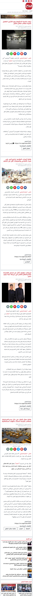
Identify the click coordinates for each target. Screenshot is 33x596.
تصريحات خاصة (25, 11)
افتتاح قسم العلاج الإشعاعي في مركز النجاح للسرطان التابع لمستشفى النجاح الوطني (15, 553)
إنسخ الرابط (9, 143)
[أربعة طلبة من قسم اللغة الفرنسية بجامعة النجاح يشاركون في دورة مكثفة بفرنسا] (24, 588)
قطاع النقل (26, 148)
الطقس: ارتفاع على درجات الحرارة (18, 569)
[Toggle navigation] (23, 1)
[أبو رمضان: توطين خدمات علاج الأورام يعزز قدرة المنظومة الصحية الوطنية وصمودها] (30, 543)
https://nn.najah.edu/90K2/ (22, 143)
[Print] (7, 53)
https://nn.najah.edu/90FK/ (22, 523)
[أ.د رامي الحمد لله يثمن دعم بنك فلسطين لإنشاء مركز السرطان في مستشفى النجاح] (8, 588)
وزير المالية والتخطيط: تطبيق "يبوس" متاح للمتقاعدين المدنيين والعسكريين (16, 558)
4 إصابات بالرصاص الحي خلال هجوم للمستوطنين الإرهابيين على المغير (15, 548)
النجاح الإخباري (29, 6)
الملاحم (27, 262)
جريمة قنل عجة (25, 408)
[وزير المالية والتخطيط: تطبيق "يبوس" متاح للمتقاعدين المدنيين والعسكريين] (30, 559)
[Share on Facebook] (25, 53)
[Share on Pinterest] (14, 53)
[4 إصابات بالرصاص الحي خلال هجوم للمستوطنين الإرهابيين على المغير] (30, 549)
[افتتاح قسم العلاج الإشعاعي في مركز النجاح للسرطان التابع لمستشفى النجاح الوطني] (30, 554)
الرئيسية (30, 11)
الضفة (28, 528)
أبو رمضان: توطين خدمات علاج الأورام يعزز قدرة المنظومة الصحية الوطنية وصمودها (15, 542)
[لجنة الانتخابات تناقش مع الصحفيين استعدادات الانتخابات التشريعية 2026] (30, 565)
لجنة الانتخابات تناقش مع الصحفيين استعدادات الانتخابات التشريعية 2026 (15, 564)
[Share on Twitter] (18, 53)
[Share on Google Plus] (21, 53)
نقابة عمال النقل (10, 528)
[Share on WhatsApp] (11, 53)
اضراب (21, 528)
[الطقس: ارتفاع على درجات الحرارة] (30, 570)
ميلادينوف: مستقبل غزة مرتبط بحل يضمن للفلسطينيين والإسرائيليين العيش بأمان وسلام (15, 575)
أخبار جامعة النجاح (26, 582)
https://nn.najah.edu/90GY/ (22, 257)
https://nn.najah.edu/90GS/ (22, 404)
